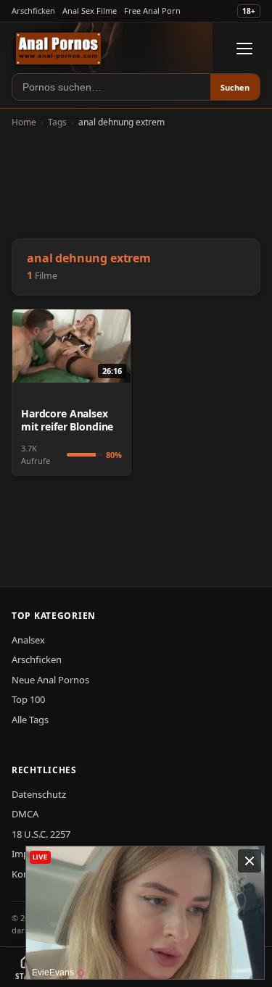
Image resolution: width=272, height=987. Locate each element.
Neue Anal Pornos (50, 679)
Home (24, 122)
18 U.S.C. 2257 (41, 834)
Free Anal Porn (152, 10)
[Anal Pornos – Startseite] (58, 48)
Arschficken (33, 10)
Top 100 (28, 699)
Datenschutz (39, 794)
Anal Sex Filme (89, 10)
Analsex (28, 639)
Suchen (235, 87)
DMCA (25, 813)
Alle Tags (30, 719)
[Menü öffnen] (244, 48)
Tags (57, 122)
